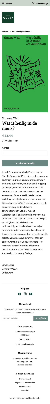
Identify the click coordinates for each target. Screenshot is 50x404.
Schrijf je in (41, 318)
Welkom (8, 4)
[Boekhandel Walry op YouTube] (30, 295)
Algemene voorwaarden (25, 383)
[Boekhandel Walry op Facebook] (19, 295)
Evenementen (25, 387)
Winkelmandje (42, 3)
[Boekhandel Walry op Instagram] (25, 295)
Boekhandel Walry (32, 398)
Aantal (5, 148)
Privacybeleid (25, 379)
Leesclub (25, 390)
